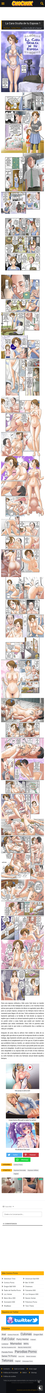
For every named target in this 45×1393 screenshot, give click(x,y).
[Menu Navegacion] (2, 3)
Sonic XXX (21, 1356)
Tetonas (7, 1360)
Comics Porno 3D (13, 1334)
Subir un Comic (19, 1369)
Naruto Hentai (30, 1298)
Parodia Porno (7, 1352)
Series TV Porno (9, 1356)
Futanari (33, 1339)
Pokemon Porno (31, 1302)
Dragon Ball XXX (10, 1286)
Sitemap (34, 1372)
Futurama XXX (30, 1290)
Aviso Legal (33, 1369)
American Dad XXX (32, 1279)
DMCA (24, 1372)
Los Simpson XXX (31, 1294)
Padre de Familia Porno (12, 1290)
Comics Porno (16, 28)
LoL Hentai (8, 1294)
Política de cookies (9, 1376)
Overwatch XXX (9, 1302)
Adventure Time (9, 1279)
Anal (4, 1334)
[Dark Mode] (40, 1388)
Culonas (26, 1334)
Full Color (8, 1339)
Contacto (6, 1369)
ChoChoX (6, 28)
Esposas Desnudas (20, 1170)
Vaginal (16, 1174)
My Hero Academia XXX (9, 1347)
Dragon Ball (38, 1334)
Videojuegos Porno (27, 1361)
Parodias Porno (26, 1352)
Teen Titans (29, 1306)
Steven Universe (31, 1356)
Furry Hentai (23, 1339)
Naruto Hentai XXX (24, 1347)
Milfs (26, 1343)
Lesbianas (5, 1344)
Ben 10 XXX (29, 1283)
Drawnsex (28, 1286)
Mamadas (16, 1343)
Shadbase (7, 1306)
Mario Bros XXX (9, 1298)
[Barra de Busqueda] (42, 3)
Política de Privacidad (10, 1372)
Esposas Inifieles (33, 1170)
